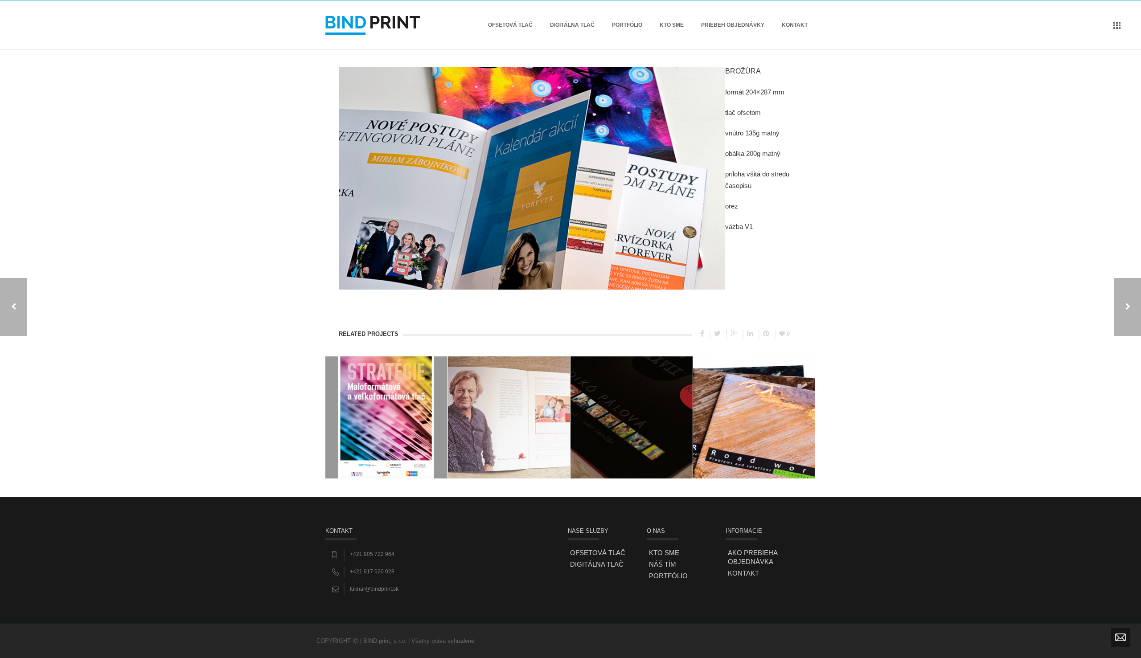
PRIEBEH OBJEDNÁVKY (732, 25)
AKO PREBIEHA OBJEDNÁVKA (752, 557)
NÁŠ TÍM (662, 564)
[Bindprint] (372, 25)
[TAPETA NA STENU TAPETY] (1127, 307)
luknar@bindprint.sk (374, 589)
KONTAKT (795, 25)
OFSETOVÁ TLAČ (510, 25)
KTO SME (672, 25)
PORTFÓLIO (627, 25)
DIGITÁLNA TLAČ (572, 25)
